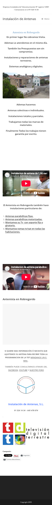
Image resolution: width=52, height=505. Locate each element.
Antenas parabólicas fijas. (19, 216)
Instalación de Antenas (19, 19)
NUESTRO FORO (37, 370)
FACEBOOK (13, 370)
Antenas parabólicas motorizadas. (23, 219)
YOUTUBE (23, 370)
